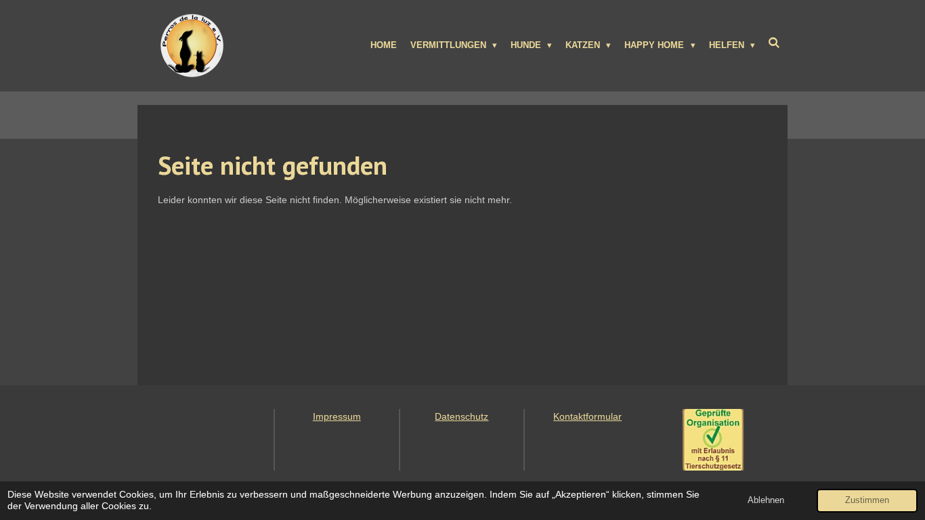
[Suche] (775, 42)
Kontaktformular (587, 416)
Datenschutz (461, 416)
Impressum (337, 416)
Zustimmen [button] (867, 500)
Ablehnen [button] (766, 500)
